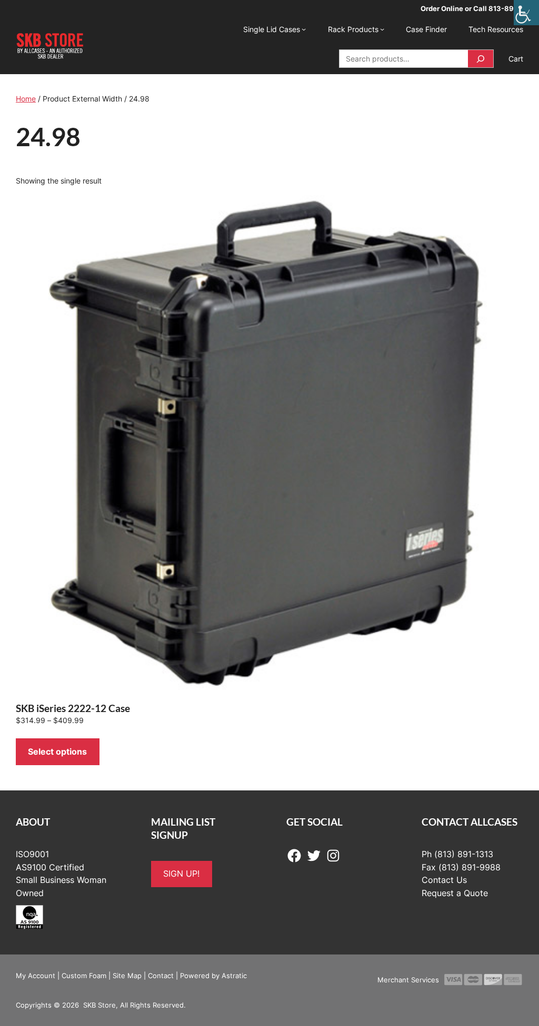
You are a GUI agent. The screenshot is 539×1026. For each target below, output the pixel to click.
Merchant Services (408, 980)
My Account (35, 975)
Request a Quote (455, 893)
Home (26, 98)
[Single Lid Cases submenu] (304, 29)
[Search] (480, 58)
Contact (161, 975)
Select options (57, 751)
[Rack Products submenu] (382, 29)
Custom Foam (84, 975)
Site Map (127, 975)
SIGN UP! (181, 873)
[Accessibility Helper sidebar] (526, 12)
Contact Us (444, 880)
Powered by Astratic (213, 975)
